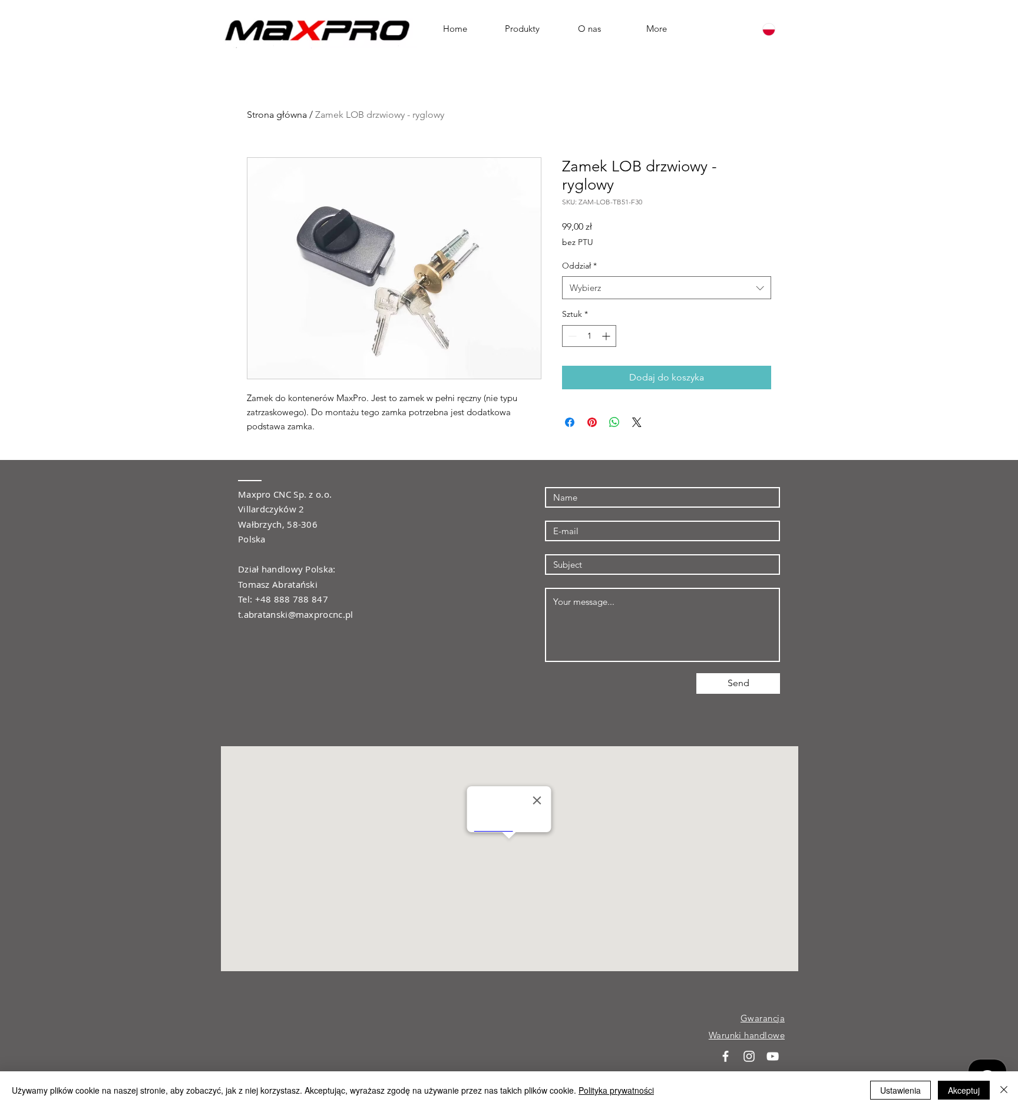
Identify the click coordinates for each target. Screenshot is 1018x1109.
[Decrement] (571, 336)
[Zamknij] (1004, 1090)
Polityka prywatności (616, 1090)
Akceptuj (964, 1090)
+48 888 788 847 (292, 599)
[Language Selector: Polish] (776, 29)
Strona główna (277, 114)
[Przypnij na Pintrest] (592, 422)
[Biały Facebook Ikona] (725, 1056)
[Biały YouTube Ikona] (772, 1056)
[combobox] (666, 287)
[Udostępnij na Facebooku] (570, 422)
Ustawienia (900, 1090)
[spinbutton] (589, 336)
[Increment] (607, 336)
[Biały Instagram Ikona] (749, 1056)
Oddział (579, 265)
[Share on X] (637, 422)
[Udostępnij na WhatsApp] (614, 422)
